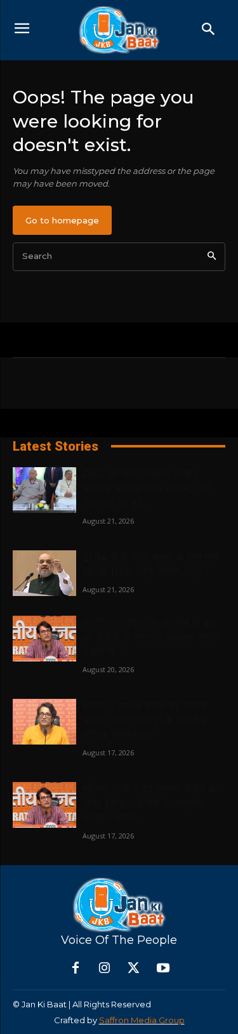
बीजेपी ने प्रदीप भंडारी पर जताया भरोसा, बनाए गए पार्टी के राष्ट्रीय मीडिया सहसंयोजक (145, 720)
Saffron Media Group (142, 1020)
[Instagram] (104, 968)
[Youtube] (163, 968)
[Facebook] (75, 968)
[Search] (211, 256)
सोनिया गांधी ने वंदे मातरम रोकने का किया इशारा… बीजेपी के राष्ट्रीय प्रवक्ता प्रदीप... (151, 804)
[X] (133, 968)
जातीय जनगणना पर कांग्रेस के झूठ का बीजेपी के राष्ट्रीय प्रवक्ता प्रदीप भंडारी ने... (151, 637)
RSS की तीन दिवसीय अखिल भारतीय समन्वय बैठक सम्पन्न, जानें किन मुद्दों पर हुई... (147, 489)
